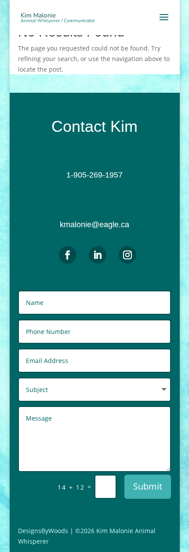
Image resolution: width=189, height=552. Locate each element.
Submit (147, 486)
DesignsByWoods (43, 531)
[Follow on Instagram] (127, 255)
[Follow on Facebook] (67, 255)
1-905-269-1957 (94, 175)
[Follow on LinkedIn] (97, 255)
